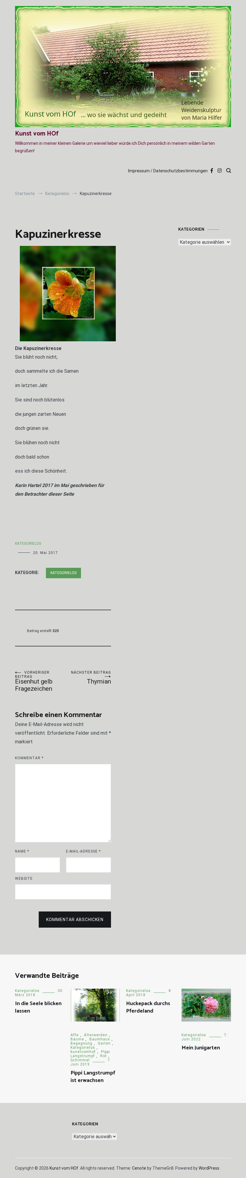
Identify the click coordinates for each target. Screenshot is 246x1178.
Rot (103, 1056)
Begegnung (81, 1043)
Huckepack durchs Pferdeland (148, 1007)
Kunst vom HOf (36, 134)
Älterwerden (95, 1035)
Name (22, 851)
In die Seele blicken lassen (38, 1007)
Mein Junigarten (201, 1047)
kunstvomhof (83, 1052)
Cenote (139, 1168)
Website (24, 878)
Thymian (91, 677)
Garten (104, 1043)
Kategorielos (28, 543)
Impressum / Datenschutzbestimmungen (168, 170)
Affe (74, 1035)
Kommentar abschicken (75, 919)
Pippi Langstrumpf (90, 1054)
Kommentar (29, 758)
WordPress (209, 1168)
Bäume (77, 1039)
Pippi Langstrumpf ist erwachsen (92, 1077)
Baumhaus (99, 1039)
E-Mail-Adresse (83, 851)
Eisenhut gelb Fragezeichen (33, 681)
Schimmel (80, 1060)
